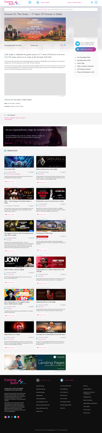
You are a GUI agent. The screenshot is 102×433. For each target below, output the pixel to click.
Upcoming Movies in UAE (41, 401)
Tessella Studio (51, 430)
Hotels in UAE (39, 411)
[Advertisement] (86, 27)
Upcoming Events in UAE (83, 60)
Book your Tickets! (42, 250)
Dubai (61, 45)
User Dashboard (64, 389)
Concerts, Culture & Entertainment (42, 155)
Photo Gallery (86, 406)
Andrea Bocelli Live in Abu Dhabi (46, 302)
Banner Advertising (87, 400)
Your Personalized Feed (83, 57)
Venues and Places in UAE (42, 408)
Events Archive (86, 413)
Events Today (80, 63)
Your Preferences (64, 392)
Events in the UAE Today (74, 2)
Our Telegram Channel (65, 401)
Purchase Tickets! (11, 181)
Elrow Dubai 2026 (9, 169)
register (45, 9)
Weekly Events (39, 395)
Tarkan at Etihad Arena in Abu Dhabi (46, 169)
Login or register (45, 2)
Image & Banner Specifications (90, 403)
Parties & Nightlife (9, 118)
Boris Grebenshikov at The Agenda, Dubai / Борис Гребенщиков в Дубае (17, 303)
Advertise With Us (87, 389)
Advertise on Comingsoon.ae (92, 38)
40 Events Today (45, 380)
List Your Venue (63, 398)
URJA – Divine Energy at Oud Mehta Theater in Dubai (17, 202)
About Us (85, 386)
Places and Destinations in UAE (85, 72)
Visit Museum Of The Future (44, 233)
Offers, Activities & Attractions (85, 66)
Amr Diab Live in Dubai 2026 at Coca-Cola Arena (50, 334)
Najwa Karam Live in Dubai (12, 334)
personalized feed (39, 9)
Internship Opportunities (65, 405)
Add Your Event (86, 49)
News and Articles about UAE (42, 405)
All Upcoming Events (40, 398)
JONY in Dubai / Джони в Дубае (14, 270)
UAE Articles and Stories (83, 69)
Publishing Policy (87, 397)
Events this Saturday (40, 389)
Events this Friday (40, 386)
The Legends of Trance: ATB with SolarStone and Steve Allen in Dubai (18, 234)
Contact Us (62, 408)
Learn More (9, 143)
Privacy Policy (64, 430)
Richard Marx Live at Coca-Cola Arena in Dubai (50, 201)
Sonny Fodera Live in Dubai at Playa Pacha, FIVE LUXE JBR (50, 270)
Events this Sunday (40, 392)
